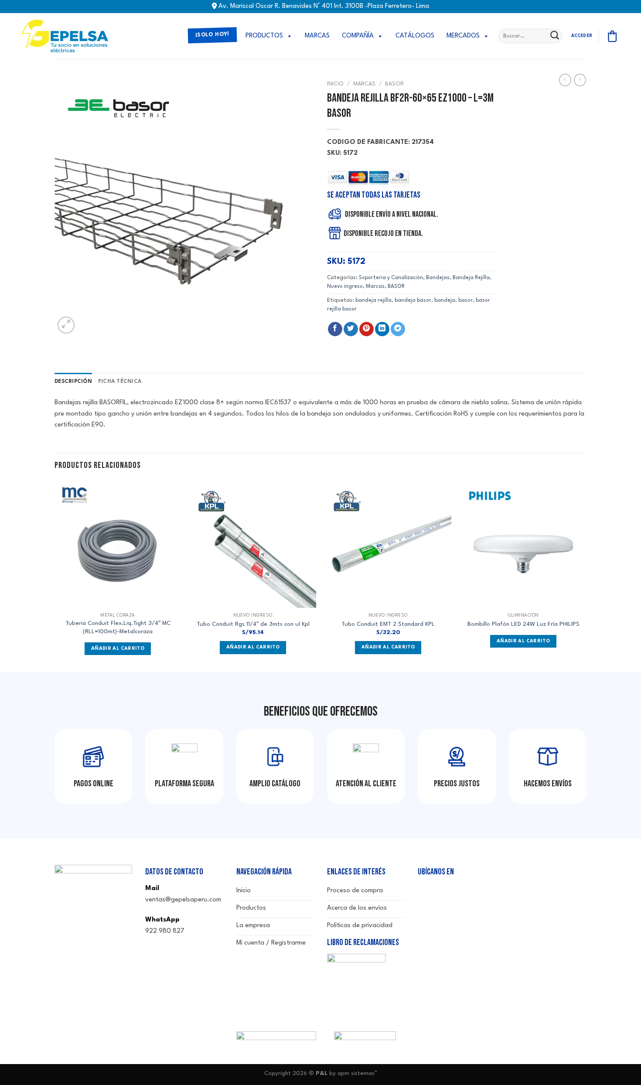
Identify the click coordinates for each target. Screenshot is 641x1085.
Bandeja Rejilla (471, 277)
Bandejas (438, 277)
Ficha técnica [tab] (120, 381)
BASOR (394, 84)
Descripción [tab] (73, 381)
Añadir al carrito (117, 648)
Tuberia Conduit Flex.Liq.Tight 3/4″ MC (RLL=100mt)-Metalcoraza (117, 628)
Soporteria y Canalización (391, 277)
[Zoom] (66, 325)
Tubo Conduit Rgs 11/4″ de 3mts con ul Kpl (253, 624)
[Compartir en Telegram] (398, 329)
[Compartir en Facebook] (335, 329)
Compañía (358, 36)
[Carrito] (612, 36)
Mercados (463, 36)
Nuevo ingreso (345, 286)
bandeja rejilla (373, 300)
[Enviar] (554, 36)
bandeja (444, 300)
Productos (264, 36)
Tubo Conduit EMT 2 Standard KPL (388, 624)
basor (465, 300)
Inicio (335, 84)
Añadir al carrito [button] (253, 647)
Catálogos (415, 36)
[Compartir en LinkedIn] (382, 329)
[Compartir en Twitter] (351, 329)
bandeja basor (413, 300)
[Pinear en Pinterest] (366, 329)
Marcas (317, 36)
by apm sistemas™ (352, 1073)
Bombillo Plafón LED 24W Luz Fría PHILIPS (523, 624)
